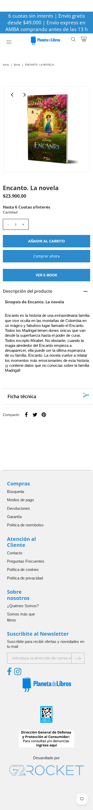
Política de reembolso (25, 525)
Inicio (6, 64)
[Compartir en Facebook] (26, 414)
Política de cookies (23, 569)
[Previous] (12, 95)
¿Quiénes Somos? (23, 606)
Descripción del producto (27, 291)
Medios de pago (20, 500)
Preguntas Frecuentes (25, 561)
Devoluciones (18, 508)
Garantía (14, 516)
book (17, 64)
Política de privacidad (25, 578)
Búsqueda (15, 491)
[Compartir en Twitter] (35, 414)
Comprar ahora (46, 256)
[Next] (24, 95)
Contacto (14, 553)
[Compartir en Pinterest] (44, 414)
